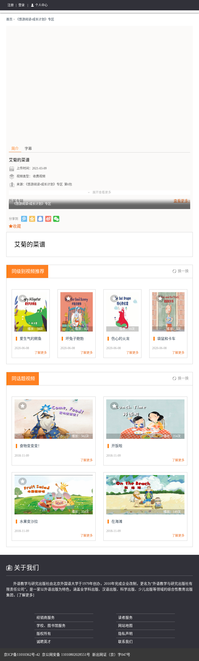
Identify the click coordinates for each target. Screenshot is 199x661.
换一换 (183, 271)
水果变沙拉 (29, 521)
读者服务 (125, 618)
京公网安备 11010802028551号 (66, 655)
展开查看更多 (102, 192)
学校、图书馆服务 (51, 626)
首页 (9, 19)
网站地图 (125, 626)
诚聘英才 (44, 642)
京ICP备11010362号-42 (22, 655)
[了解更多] (25, 595)
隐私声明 (125, 634)
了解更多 (40, 353)
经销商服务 (46, 618)
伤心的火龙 (120, 339)
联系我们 (125, 642)
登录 (21, 5)
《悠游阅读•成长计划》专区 (35, 19)
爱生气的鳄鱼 (30, 339)
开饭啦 (116, 446)
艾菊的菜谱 (19, 160)
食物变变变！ (30, 446)
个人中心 (41, 5)
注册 (11, 5)
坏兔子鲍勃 (75, 339)
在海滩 (116, 521)
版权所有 (44, 634)
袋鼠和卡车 (166, 339)
